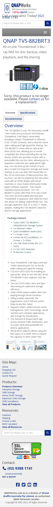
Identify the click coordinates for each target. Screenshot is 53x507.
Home (5, 366)
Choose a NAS (9, 421)
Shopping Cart (9, 369)
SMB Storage (8, 392)
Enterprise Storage (11, 389)
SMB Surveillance (10, 401)
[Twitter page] (23, 485)
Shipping (6, 418)
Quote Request (9, 375)
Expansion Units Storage (13, 398)
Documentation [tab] (13, 118)
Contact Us (7, 372)
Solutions (6, 415)
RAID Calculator (9, 424)
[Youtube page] (29, 485)
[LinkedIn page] (35, 485)
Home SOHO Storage (12, 395)
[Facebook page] (17, 485)
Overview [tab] (10, 112)
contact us (36, 99)
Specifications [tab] (27, 112)
